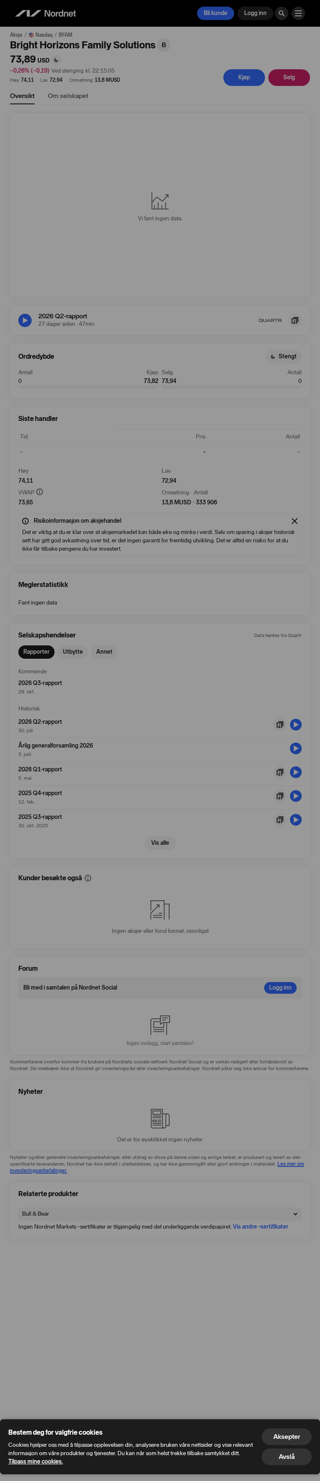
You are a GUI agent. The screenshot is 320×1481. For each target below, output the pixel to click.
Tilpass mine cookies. (35, 1461)
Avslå (287, 1457)
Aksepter (286, 1437)
